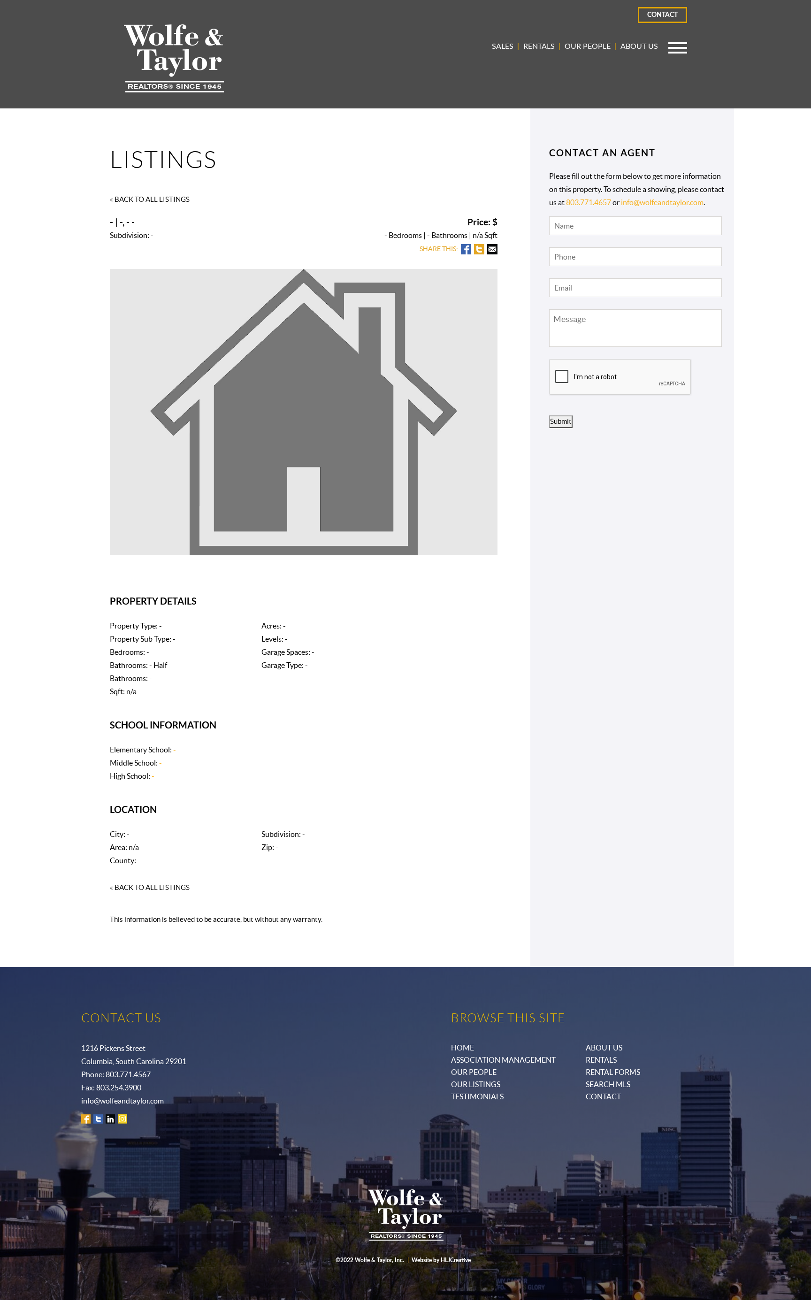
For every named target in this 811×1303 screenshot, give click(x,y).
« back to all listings (150, 199)
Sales (502, 46)
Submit (561, 421)
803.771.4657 (588, 202)
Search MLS (608, 1084)
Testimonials (477, 1096)
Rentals (539, 46)
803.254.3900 (118, 1087)
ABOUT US (604, 1047)
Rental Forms (613, 1072)
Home (462, 1047)
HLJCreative (456, 1260)
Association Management (503, 1060)
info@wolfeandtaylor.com (662, 202)
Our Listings (475, 1084)
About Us (639, 46)
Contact (662, 15)
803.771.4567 (128, 1074)
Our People (588, 46)
